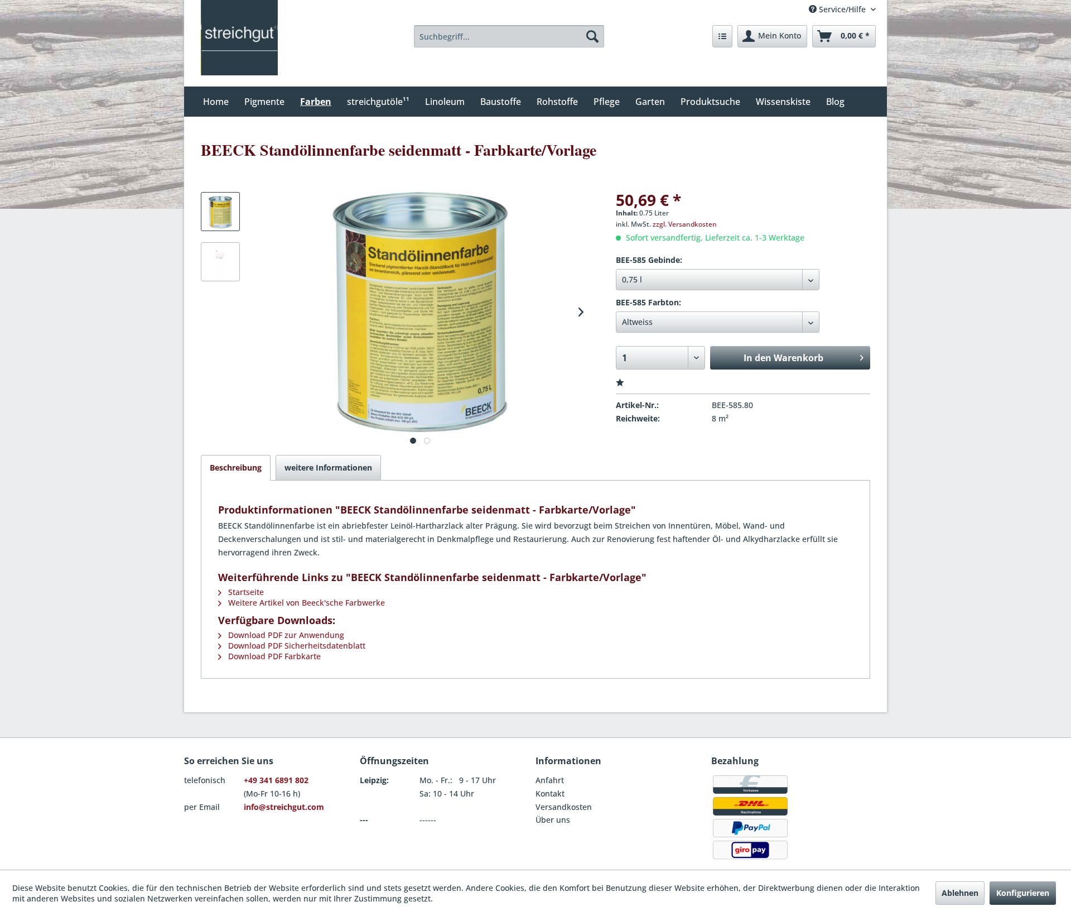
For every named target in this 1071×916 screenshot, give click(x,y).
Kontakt (550, 793)
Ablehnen (960, 893)
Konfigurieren (1022, 893)
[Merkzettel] (722, 36)
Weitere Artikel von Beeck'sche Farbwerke (305, 602)
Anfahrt (550, 780)
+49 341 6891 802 (276, 780)
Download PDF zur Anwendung (285, 635)
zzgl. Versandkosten (685, 224)
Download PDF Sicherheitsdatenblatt (295, 645)
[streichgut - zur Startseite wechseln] (239, 37)
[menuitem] (509, 36)
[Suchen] (592, 36)
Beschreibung (236, 467)
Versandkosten (564, 807)
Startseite (245, 592)
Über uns (553, 819)
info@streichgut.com (284, 807)
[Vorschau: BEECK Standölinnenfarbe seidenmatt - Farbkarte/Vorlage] (220, 211)
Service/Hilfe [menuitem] (842, 9)
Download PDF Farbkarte (273, 656)
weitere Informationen (328, 467)
